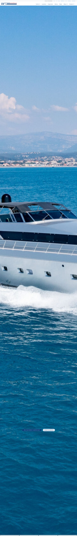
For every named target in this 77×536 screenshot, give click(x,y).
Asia (66, 0)
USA (54, 0)
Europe (59, 0)
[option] (38, 268)
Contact (71, 4)
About (65, 4)
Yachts (37, 4)
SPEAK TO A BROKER (48, 430)
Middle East (62, 0)
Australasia (73, 0)
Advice (56, 4)
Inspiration (50, 4)
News (60, 4)
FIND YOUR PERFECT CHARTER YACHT (32, 430)
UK (56, 0)
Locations (44, 4)
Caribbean (69, 0)
